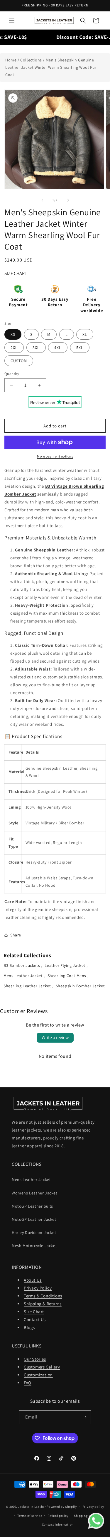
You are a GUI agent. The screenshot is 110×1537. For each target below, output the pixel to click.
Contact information (58, 1524)
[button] (11, 20)
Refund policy (58, 1516)
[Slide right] (68, 200)
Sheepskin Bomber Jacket (80, 985)
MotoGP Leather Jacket (34, 1219)
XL (84, 334)
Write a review (55, 1037)
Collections (31, 60)
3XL (36, 347)
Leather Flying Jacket (65, 965)
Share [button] (15, 935)
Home (10, 60)
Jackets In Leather (32, 1507)
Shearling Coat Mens (67, 975)
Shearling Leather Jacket (28, 985)
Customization (38, 1375)
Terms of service (29, 1516)
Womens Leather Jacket (34, 1193)
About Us (33, 1280)
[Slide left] (42, 200)
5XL (79, 347)
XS (13, 334)
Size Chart (34, 1311)
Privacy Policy (38, 1288)
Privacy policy (93, 1507)
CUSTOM (19, 360)
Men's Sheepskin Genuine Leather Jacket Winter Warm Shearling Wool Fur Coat (51, 67)
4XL (57, 347)
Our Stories (35, 1359)
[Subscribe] (84, 1417)
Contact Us (35, 1319)
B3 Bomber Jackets (22, 965)
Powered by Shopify (62, 1507)
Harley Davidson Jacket (34, 1232)
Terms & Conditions (43, 1296)
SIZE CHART (15, 273)
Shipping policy (86, 1516)
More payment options (55, 456)
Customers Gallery (42, 1367)
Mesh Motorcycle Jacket (34, 1245)
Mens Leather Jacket (24, 975)
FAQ (27, 1382)
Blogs (29, 1327)
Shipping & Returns (43, 1303)
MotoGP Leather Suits (32, 1206)
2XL (14, 347)
